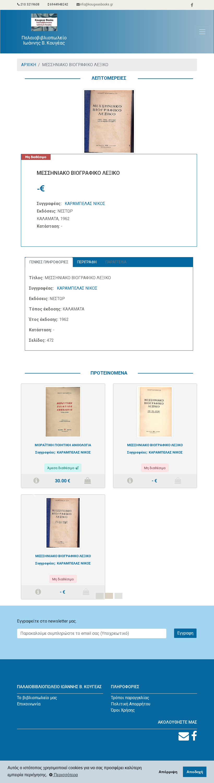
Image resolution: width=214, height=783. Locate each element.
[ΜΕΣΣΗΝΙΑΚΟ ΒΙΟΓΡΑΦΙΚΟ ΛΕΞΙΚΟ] (155, 411)
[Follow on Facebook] (194, 736)
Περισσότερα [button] (65, 775)
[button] (34, 494)
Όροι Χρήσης (123, 710)
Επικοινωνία (28, 703)
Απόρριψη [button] (168, 772)
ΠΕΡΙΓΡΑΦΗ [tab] (87, 262)
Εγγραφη (185, 633)
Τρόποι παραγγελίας (130, 697)
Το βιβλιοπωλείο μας (37, 697)
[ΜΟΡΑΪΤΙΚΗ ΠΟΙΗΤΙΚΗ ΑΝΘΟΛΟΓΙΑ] (62, 411)
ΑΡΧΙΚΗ (28, 64)
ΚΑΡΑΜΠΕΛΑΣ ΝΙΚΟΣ (85, 203)
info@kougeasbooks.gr (96, 4)
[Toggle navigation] (202, 32)
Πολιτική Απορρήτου (130, 703)
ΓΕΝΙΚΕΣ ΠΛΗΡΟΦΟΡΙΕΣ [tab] (48, 262)
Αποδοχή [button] (195, 772)
